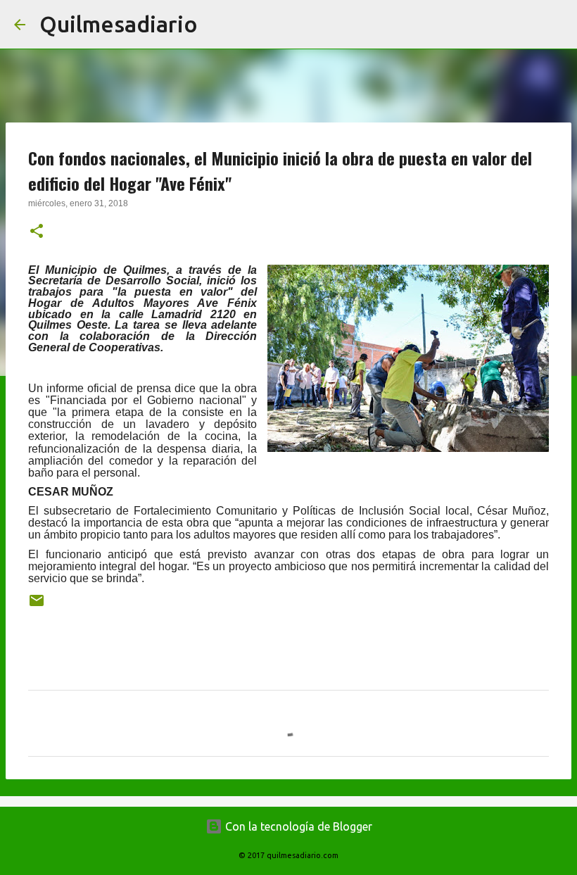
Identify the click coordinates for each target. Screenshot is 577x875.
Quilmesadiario (118, 24)
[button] (36, 232)
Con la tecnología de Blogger (297, 826)
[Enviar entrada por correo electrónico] (36, 605)
